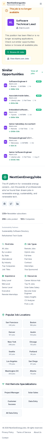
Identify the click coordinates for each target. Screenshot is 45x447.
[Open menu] (40, 3)
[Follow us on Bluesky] (4, 203)
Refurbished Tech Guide (12, 236)
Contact (5, 438)
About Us (37, 432)
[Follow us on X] (11, 203)
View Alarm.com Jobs (19, 59)
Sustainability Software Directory (15, 231)
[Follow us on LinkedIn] (17, 203)
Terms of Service (24, 432)
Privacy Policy (8, 432)
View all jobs (34, 72)
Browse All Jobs (17, 52)
